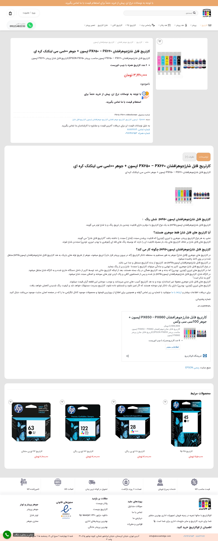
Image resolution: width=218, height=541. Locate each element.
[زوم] (203, 86)
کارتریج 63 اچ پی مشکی (31, 451)
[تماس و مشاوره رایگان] (7, 535)
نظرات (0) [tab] (189, 157)
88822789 (200, 536)
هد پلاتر (163, 25)
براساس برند (146, 25)
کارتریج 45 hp (186, 451)
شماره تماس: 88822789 (138, 129)
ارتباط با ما (176, 292)
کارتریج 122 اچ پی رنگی (83, 451)
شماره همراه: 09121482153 (137, 133)
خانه (146, 42)
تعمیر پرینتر (90, 25)
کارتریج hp (131, 25)
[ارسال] (194, 13)
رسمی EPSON (192, 368)
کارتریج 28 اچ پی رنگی (135, 451)
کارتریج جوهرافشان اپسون (103, 42)
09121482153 (188, 536)
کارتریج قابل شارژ (79, 119)
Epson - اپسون (139, 119)
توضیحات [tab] (203, 157)
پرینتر (194, 25)
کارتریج (205, 25)
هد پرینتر (180, 25)
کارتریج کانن (117, 25)
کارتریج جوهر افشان (125, 42)
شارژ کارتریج (103, 25)
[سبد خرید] (10, 13)
